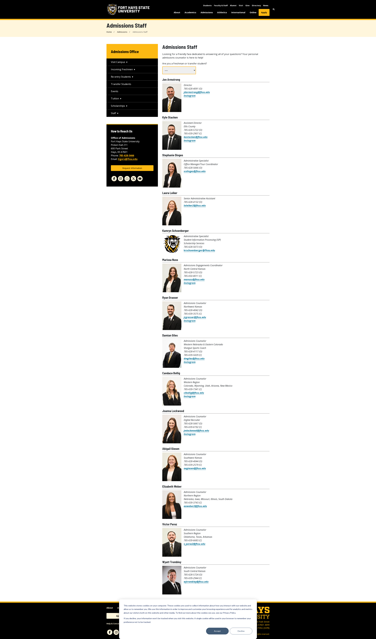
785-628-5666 (126, 155)
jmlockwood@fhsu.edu (196, 430)
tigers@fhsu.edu (127, 159)
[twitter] (133, 178)
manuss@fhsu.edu (194, 279)
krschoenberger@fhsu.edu (199, 250)
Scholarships (118, 105)
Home (109, 32)
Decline (241, 631)
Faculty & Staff (221, 5)
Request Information (132, 168)
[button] (274, 9)
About (177, 12)
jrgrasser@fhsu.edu (195, 317)
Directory (256, 5)
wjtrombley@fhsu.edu (196, 581)
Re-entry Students (121, 76)
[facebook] (114, 178)
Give (247, 5)
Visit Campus (118, 62)
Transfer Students (121, 84)
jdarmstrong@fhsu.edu (197, 92)
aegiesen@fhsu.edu (195, 468)
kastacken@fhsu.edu (196, 137)
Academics (190, 12)
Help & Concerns (114, 623)
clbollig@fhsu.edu (194, 392)
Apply (264, 12)
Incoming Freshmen (122, 69)
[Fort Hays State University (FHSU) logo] (128, 9)
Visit (241, 5)
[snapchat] (127, 178)
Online (253, 12)
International (238, 12)
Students (207, 5)
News (265, 5)
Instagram (189, 95)
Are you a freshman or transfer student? (184, 63)
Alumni (233, 5)
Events (114, 91)
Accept (217, 631)
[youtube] (140, 178)
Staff (113, 113)
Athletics (222, 12)
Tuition (115, 98)
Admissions (207, 12)
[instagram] (120, 178)
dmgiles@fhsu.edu (194, 358)
